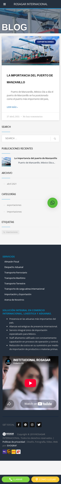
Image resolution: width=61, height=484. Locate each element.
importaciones (12, 232)
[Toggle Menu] (4, 4)
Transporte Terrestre (14, 283)
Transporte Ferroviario (15, 272)
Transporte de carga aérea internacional (24, 288)
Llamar (17, 479)
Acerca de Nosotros (14, 299)
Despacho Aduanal (13, 267)
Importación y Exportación (17, 294)
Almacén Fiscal (11, 261)
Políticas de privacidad (14, 441)
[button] (52, 203)
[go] (54, 138)
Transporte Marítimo (14, 278)
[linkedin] (25, 424)
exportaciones (14, 205)
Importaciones (14, 211)
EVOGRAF (12, 445)
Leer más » (12, 107)
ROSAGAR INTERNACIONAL (30, 4)
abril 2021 (12, 183)
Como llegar (47, 479)
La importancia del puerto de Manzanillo (35, 158)
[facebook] (18, 424)
